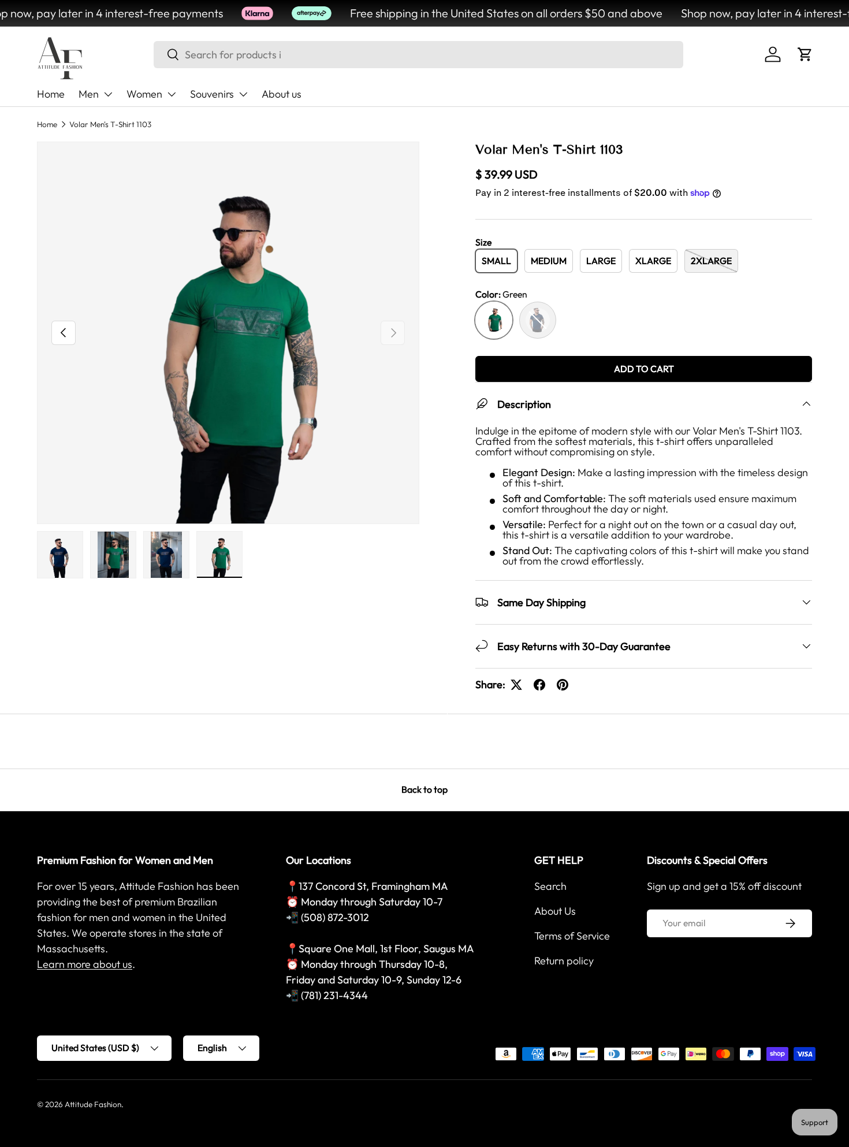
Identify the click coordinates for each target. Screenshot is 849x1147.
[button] (805, 54)
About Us (555, 911)
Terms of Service (572, 935)
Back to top (424, 789)
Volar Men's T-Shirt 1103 (110, 124)
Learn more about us (84, 964)
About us (281, 94)
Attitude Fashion (93, 1104)
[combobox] (418, 54)
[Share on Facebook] (539, 684)
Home (51, 94)
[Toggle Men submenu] (108, 94)
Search (550, 886)
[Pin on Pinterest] (562, 684)
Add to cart (644, 368)
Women (144, 94)
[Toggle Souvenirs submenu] (243, 94)
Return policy (564, 960)
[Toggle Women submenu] (171, 94)
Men (89, 94)
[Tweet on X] (516, 684)
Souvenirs (212, 94)
